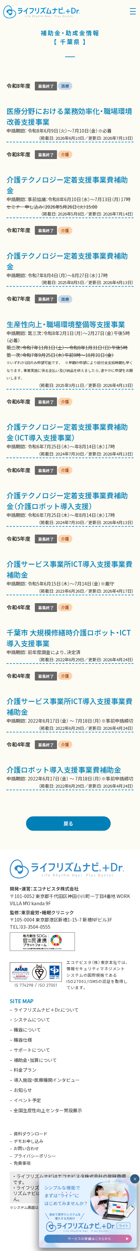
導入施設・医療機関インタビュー (47, 1080)
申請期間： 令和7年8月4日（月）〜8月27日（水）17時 (70, 256)
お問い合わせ (26, 1148)
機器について (27, 1029)
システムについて (32, 1019)
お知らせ (23, 1090)
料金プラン (25, 1070)
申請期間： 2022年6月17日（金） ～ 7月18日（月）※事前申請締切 (70, 702)
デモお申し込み (28, 1141)
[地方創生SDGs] (42, 941)
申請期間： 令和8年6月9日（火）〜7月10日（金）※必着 (70, 112)
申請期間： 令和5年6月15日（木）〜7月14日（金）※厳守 (70, 565)
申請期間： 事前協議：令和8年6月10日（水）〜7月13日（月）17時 (70, 184)
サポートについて (32, 1050)
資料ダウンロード (31, 1134)
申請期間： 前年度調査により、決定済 (70, 633)
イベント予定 (27, 1100)
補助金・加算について (35, 1060)
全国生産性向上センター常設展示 (48, 1110)
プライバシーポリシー (35, 1156)
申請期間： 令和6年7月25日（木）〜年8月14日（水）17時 (70, 427)
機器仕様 (23, 1039)
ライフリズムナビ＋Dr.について (46, 1009)
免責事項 (22, 1163)
